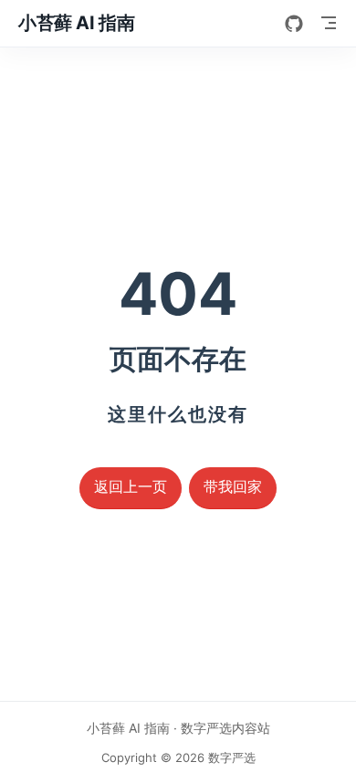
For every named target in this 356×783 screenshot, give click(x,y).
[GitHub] (294, 23)
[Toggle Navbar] (328, 23)
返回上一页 (130, 487)
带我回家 (233, 487)
